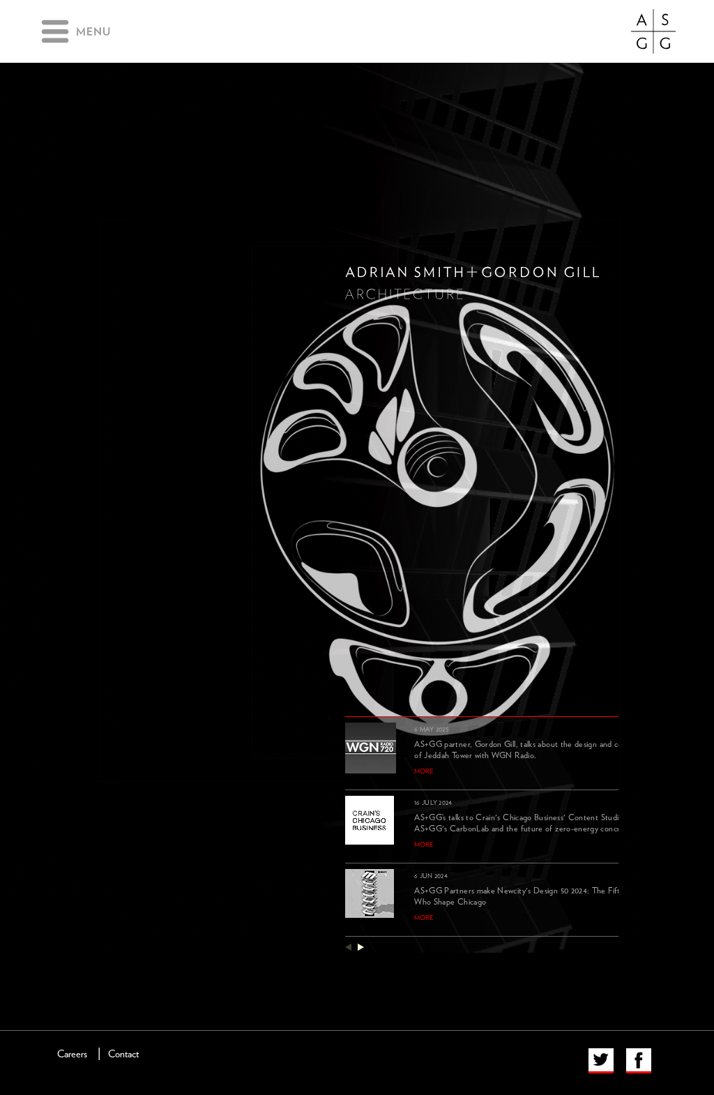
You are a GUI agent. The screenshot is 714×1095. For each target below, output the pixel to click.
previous (348, 946)
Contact (123, 1054)
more (424, 771)
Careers (72, 1054)
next (361, 946)
